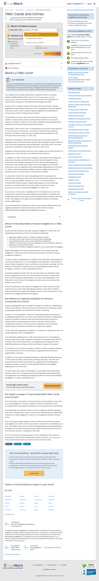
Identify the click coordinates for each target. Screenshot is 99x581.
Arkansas (51, 496)
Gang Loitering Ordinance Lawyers (80, 165)
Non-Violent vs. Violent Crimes (78, 133)
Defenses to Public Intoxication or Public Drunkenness (80, 142)
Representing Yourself (76, 189)
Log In (89, 4)
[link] (69, 205)
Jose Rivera (18, 20)
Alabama (8, 496)
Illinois (7, 506)
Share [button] (9, 444)
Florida (7, 503)
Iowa (35, 506)
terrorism (35, 181)
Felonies (38, 46)
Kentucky (8, 510)
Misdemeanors (14, 46)
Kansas (51, 506)
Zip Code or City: (16, 30)
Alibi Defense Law (74, 93)
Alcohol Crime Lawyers (76, 116)
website (21, 541)
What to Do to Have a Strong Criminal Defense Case (78, 73)
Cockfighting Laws (74, 177)
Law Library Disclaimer (12, 554)
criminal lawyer (55, 437)
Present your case (77, 40)
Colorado (23, 500)
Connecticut (38, 500)
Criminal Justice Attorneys (77, 122)
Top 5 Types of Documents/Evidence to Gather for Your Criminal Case (79, 80)
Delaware (52, 500)
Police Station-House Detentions (79, 151)
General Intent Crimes (76, 174)
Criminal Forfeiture (74, 183)
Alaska (22, 496)
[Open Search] (94, 4)
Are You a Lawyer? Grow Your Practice (80, 10)
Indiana (22, 506)
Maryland (51, 510)
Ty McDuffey (14, 18)
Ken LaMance (15, 546)
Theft (11, 48)
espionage (15, 181)
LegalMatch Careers (49, 569)
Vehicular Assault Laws (76, 186)
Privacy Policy (51, 565)
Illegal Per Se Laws (74, 154)
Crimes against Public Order (78, 110)
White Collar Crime (41, 48)
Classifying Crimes (74, 99)
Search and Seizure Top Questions (80, 96)
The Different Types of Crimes (78, 130)
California (8, 500)
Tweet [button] (18, 444)
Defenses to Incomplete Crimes (79, 119)
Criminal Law (30, 10)
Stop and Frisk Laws (75, 157)
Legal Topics (20, 10)
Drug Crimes (14, 44)
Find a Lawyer (9, 10)
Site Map (63, 565)
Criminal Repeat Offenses (77, 113)
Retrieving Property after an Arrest (80, 168)
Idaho (50, 503)
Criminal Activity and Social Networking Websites (77, 137)
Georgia (22, 503)
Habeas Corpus (73, 180)
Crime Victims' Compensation (78, 102)
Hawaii (36, 503)
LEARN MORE (34, 473)
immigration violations (13, 188)
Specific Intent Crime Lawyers (78, 171)
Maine (36, 510)
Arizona (36, 496)
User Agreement (38, 565)
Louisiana (23, 510)
